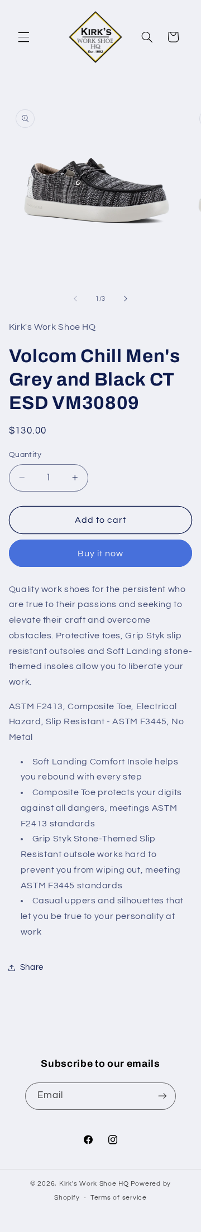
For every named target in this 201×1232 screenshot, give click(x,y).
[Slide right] (125, 298)
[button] (23, 37)
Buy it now (101, 553)
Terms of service (118, 1198)
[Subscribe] (162, 1096)
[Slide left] (75, 298)
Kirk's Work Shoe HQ (94, 1184)
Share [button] (32, 967)
